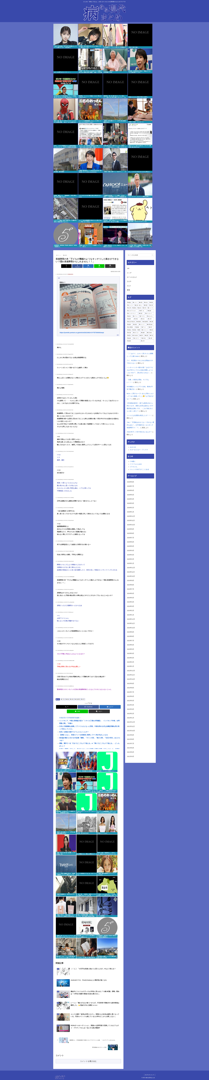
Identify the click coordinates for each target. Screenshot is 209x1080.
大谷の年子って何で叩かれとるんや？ (139, 432)
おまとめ (133, 447)
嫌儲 (58, 699)
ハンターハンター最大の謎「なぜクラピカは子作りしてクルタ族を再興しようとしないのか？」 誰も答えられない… (140, 370)
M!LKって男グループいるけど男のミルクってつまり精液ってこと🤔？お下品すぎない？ (140, 396)
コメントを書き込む (88, 1061)
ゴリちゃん (133, 467)
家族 (68, 699)
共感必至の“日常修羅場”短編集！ (70, 718)
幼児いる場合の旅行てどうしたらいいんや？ (74, 732)
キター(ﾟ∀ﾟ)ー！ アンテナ (139, 450)
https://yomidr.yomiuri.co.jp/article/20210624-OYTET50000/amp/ (82, 332)
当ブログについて (149, 1074)
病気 (72, 699)
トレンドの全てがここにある (139, 469)
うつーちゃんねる (136, 464)
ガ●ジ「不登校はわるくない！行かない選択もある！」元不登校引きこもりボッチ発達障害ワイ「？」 (140, 424)
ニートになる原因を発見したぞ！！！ (139, 415)
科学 (84, 699)
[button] (110, 266)
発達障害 (78, 699)
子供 (63, 699)
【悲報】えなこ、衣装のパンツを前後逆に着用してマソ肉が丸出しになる (83, 735)
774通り (132, 461)
